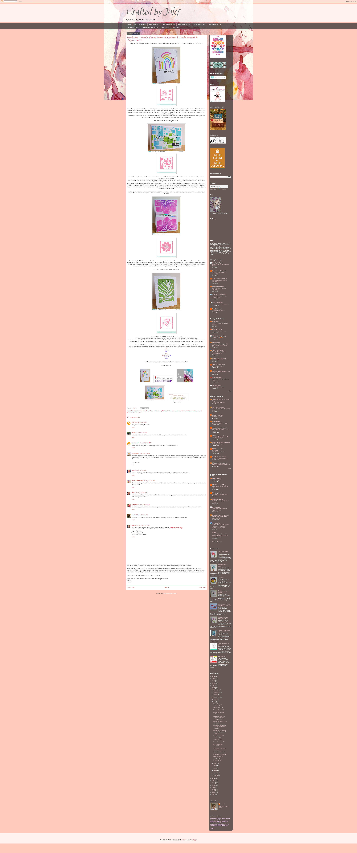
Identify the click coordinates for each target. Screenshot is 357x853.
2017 (213, 785)
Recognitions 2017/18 (215, 24)
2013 (213, 794)
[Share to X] (145, 408)
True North (221, 577)
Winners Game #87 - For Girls (219, 423)
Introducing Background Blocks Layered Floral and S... (219, 727)
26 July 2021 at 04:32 (142, 493)
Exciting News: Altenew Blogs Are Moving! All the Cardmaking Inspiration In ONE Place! (220, 526)
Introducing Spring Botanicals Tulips (223, 618)
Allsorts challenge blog (219, 336)
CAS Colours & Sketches (219, 294)
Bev (166, 348)
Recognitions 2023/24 (169, 24)
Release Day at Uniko (219, 710)
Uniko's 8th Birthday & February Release (224, 631)
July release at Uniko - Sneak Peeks (219, 736)
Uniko (140, 413)
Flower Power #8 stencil (152, 411)
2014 (213, 792)
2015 (213, 790)
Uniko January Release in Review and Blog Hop (224, 604)
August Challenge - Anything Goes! (221, 464)
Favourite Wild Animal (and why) (220, 359)
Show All (229, 390)
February (216, 773)
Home (129, 24)
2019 (213, 780)
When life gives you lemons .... (218, 757)
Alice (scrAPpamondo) (137, 481)
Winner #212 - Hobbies (218, 387)
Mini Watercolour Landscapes (219, 494)
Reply (133, 427)
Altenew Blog (216, 523)
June (215, 763)
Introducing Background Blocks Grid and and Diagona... (219, 732)
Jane (166, 353)
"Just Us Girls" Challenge (219, 278)
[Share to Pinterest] (148, 408)
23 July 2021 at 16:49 (141, 433)
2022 (213, 685)
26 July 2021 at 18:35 (144, 505)
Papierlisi (134, 525)
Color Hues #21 (217, 760)
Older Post (202, 588)
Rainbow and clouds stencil (174, 411)
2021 (213, 688)
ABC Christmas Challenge (219, 428)
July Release (163, 411)
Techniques (176, 27)
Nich (133, 422)
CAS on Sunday (216, 377)
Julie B (222, 804)
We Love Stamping (217, 415)
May (215, 765)
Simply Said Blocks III (187, 411)
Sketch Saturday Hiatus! (218, 310)
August (216, 699)
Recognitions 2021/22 (184, 24)
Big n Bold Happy (141, 411)
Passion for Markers (218, 286)
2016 (213, 787)
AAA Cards (215, 321)
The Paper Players (217, 263)
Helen (133, 470)
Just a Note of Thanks (219, 752)
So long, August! (216, 480)
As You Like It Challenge (219, 358)
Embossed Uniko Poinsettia (217, 745)
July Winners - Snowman (218, 452)
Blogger (195, 840)
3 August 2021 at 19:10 (142, 515)
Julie (163, 355)
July (215, 702)
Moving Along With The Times (221, 442)
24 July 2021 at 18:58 (144, 453)
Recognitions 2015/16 (133, 27)
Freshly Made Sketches (219, 270)
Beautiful (133, 411)
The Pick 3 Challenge (218, 407)
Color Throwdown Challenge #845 (221, 304)
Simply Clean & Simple (219, 456)
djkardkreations (216, 478)
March (215, 770)
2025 (213, 678)
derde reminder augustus (218, 402)
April (215, 768)
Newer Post (131, 588)
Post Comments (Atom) (170, 594)
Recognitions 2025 (154, 24)
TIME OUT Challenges (218, 364)
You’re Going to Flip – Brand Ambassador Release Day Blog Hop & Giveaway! (220, 535)
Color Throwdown (217, 302)
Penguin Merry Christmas (220, 754)
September (217, 697)
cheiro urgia (135, 453)
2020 (213, 778)
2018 (213, 783)
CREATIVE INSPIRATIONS (219, 463)
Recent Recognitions (140, 24)
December (216, 690)
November (216, 692)
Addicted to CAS (217, 329)
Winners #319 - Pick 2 (217, 366)
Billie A (133, 493)
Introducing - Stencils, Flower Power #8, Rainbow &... (219, 717)
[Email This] (141, 408)
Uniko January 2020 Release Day (223, 644)
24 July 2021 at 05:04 (146, 443)
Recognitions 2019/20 (199, 24)
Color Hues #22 (217, 739)
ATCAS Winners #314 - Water (219, 331)
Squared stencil (198, 411)
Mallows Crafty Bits (217, 499)
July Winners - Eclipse (217, 437)
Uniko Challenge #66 (218, 742)
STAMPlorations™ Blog (219, 485)
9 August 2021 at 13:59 (143, 525)
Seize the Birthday (217, 350)
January (216, 775)
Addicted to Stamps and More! (221, 371)
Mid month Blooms (217, 416)
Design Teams (165, 27)
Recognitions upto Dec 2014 (150, 27)
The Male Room (216, 385)
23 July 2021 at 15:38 (140, 422)
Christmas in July (218, 707)
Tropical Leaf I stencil (132, 413)
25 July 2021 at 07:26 (141, 470)
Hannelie (166, 350)
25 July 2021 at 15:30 (149, 481)
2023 (213, 683)
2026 (213, 676)
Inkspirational (216, 342)
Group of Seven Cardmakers (220, 515)
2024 (213, 681)
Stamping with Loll (217, 493)
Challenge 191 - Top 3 (217, 444)
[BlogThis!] (143, 408)
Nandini (134, 515)
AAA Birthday (216, 421)
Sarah (133, 433)
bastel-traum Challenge (176, 528)
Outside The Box (217, 542)
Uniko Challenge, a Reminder (218, 704)
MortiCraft (135, 505)
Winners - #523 (216, 372)
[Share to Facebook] (146, 408)
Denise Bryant (135, 443)
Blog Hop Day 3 (222, 656)
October (216, 694)
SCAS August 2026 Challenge (219, 458)
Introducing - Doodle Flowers (218, 713)
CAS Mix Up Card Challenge (220, 436)
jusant (183, 840)
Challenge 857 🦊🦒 (217, 337)
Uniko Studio (216, 507)
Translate (223, 189)
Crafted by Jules (153, 11)
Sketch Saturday (217, 309)
